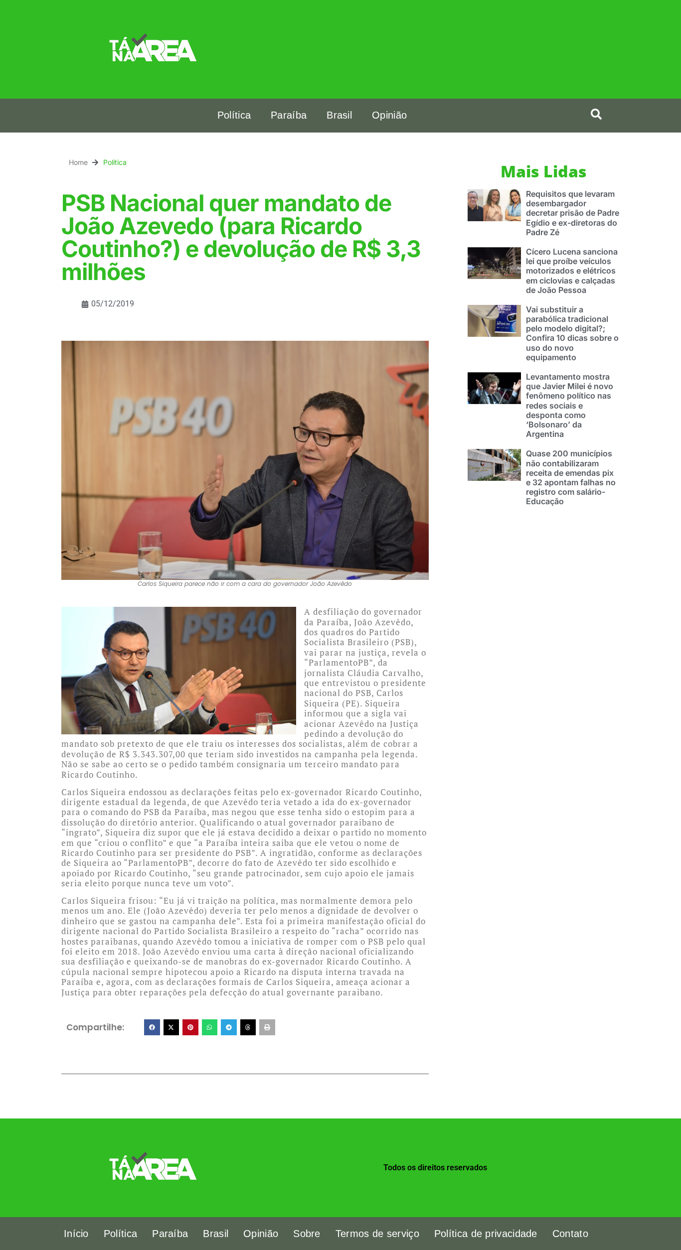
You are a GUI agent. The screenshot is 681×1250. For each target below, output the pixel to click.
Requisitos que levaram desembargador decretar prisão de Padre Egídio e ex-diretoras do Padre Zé (572, 213)
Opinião (389, 115)
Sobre (307, 1233)
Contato (570, 1233)
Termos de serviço (377, 1233)
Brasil (339, 115)
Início (76, 1233)
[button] (596, 114)
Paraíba (289, 115)
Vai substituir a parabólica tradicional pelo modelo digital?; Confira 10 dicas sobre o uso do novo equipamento (572, 333)
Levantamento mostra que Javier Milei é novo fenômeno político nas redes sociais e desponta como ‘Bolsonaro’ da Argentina (569, 405)
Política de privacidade (485, 1233)
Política (234, 115)
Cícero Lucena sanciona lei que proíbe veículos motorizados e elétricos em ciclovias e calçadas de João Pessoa (572, 271)
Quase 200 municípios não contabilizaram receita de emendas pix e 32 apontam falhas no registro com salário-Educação (571, 477)
